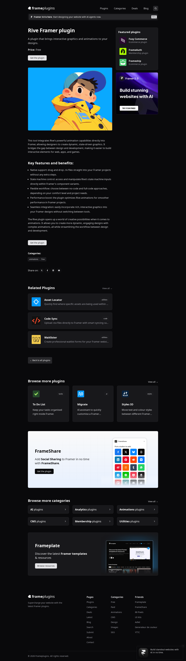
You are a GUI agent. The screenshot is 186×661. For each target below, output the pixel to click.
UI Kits (138, 617)
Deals (135, 8)
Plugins (104, 8)
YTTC (137, 632)
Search (90, 627)
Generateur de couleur (146, 627)
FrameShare (141, 607)
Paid (113, 607)
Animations (116, 612)
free (43, 259)
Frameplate (140, 602)
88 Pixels (139, 612)
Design (114, 622)
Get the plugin (37, 57)
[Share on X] (42, 270)
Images (114, 627)
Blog (146, 8)
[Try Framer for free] (137, 93)
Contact (90, 642)
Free (113, 602)
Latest (89, 617)
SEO (113, 632)
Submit (90, 632)
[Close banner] (183, 646)
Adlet (137, 622)
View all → (107, 288)
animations (33, 259)
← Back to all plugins (40, 360)
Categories (120, 8)
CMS (113, 617)
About (89, 637)
